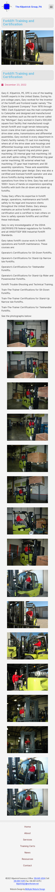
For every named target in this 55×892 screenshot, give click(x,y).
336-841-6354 (39, 878)
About (27, 833)
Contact (27, 865)
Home (27, 826)
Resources (27, 859)
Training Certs (27, 846)
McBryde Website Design (35, 889)
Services (27, 839)
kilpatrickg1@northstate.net (27, 884)
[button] (51, 6)
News (27, 852)
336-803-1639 (19, 881)
